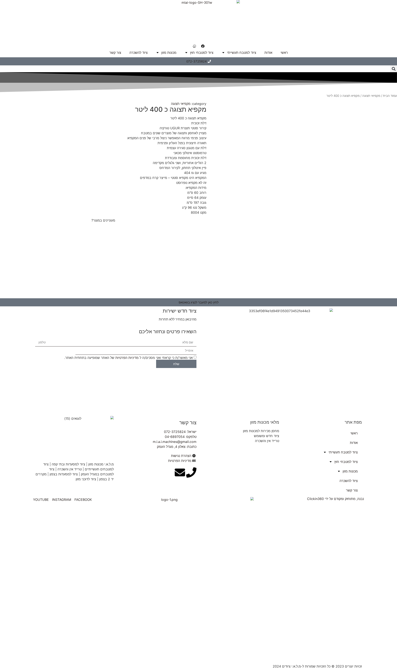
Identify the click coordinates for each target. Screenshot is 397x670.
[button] (393, 68)
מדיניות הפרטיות (127, 358)
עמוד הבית (390, 96)
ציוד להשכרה (138, 52)
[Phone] (191, 472)
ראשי (284, 52)
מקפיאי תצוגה (371, 96)
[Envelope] (180, 472)
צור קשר (115, 52)
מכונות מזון (168, 52)
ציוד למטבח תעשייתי (241, 52)
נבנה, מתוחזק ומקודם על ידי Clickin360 (335, 499)
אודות (268, 52)
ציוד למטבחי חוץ (201, 52)
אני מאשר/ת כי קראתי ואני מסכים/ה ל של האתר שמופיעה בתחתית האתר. (128, 358)
